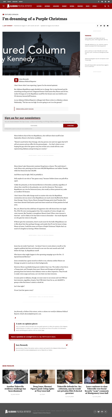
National (72, 6)
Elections (39, 6)
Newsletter (15, 1)
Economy (64, 6)
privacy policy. (19, 128)
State (38, 410)
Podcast (21, 1)
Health (87, 6)
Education (80, 6)
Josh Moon (16, 394)
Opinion (95, 6)
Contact (9, 1)
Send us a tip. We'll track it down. (44, 337)
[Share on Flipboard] (104, 25)
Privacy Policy (76, 410)
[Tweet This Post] (100, 25)
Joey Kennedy (8, 25)
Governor (47, 6)
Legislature (56, 6)
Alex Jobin (70, 396)
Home (34, 410)
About (4, 1)
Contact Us (69, 410)
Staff (43, 394)
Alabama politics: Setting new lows (25, 108)
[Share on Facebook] (97, 25)
